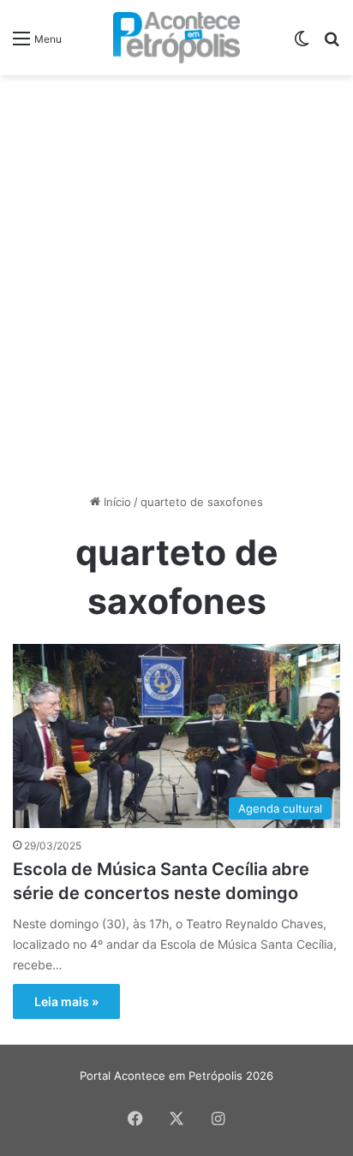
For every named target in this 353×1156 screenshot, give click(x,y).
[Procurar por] (331, 44)
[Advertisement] (176, 268)
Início (115, 502)
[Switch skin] (301, 44)
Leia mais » (66, 1001)
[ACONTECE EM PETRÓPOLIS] (177, 37)
